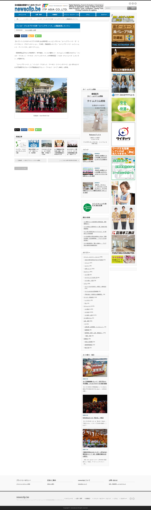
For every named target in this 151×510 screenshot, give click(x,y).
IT (85, 324)
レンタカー (87, 300)
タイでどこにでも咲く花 (91, 277)
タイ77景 (87, 274)
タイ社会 (87, 312)
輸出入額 (87, 347)
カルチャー (104, 14)
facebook (135, 3)
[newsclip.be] (27, 11)
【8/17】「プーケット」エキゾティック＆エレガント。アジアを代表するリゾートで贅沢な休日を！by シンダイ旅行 (95, 188)
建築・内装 (88, 335)
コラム (88, 14)
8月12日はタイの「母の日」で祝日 (93, 418)
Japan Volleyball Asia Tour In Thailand (94, 259)
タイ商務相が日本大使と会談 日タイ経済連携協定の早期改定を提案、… (59, 153)
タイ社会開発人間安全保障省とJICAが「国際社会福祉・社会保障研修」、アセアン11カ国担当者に (95, 238)
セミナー (87, 265)
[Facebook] (133, 499)
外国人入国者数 (89, 341)
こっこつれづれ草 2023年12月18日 (68, 160)
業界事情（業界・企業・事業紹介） (94, 332)
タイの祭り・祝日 (89, 280)
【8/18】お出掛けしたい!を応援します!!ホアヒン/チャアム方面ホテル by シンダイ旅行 (95, 158)
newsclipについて (82, 484)
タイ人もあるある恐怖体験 (91, 291)
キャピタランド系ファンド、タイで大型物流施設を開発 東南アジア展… (72, 153)
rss (130, 3)
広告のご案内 (50, 484)
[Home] (17, 19)
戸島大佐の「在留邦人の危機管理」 (94, 294)
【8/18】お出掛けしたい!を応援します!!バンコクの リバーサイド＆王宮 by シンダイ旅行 (95, 173)
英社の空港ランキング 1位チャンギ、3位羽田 (34, 151)
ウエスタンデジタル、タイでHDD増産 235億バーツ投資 (46, 152)
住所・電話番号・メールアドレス (117, 484)
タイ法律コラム (88, 318)
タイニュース (22, 14)
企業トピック (88, 268)
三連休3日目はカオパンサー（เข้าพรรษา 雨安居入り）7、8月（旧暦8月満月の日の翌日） (95, 454)
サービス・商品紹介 (89, 297)
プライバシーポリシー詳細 (23, 484)
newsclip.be (22, 497)
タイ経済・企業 (31, 30)
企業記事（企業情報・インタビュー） (94, 327)
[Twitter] (131, 499)
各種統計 (54, 14)
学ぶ (86, 303)
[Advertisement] (95, 54)
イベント (87, 262)
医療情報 (87, 330)
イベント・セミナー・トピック (71, 15)
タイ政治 (87, 309)
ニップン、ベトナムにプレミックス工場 (21, 151)
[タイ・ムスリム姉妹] (95, 132)
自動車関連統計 (89, 344)
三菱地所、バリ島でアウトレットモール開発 (28, 160)
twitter (133, 3)
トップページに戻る (21, 168)
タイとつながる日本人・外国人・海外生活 (95, 286)
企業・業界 (39, 14)
